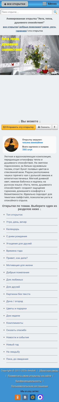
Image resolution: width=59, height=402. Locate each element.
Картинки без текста (18, 294)
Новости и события (17, 337)
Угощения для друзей (19, 243)
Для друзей (13, 286)
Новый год (12, 344)
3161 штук (27, 149)
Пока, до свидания (17, 358)
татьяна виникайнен (32, 142)
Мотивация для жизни (19, 265)
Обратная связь (48, 370)
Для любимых (14, 279)
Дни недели (13, 315)
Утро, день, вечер (16, 221)
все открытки (14, 3)
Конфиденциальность (28, 380)
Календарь (12, 229)
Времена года (14, 250)
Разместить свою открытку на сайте (29, 375)
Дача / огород (14, 301)
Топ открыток (14, 214)
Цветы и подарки (16, 308)
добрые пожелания (30, 27)
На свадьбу (13, 351)
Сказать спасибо (16, 330)
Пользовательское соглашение (29, 386)
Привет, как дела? (17, 257)
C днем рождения (16, 236)
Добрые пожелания (17, 272)
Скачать (44, 127)
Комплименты (14, 322)
